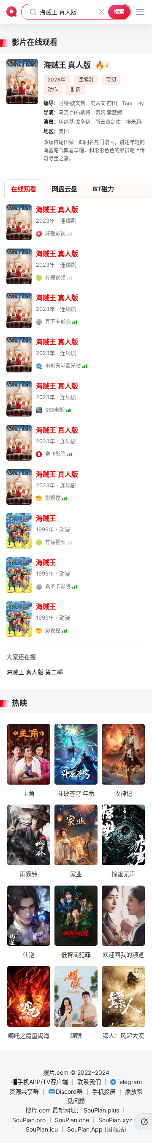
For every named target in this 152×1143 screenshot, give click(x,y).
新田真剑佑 (108, 122)
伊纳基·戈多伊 (74, 122)
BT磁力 (103, 189)
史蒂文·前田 (103, 103)
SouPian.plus (101, 1110)
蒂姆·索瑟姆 (108, 112)
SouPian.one (72, 1119)
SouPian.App (85, 1129)
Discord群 (69, 1091)
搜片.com (55, 1072)
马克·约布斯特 (74, 112)
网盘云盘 (64, 189)
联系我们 (89, 1081)
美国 (64, 131)
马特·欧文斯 (72, 103)
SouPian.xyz (115, 1119)
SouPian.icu (42, 1129)
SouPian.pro (29, 1119)
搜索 (119, 11)
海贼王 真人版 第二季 (34, 672)
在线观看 (23, 189)
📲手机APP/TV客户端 (39, 1081)
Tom (127, 103)
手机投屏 (104, 1091)
